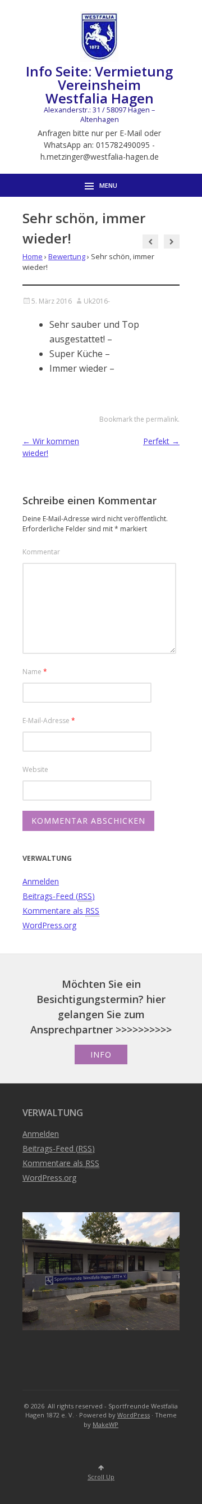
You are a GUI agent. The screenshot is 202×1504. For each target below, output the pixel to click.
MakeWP (105, 1424)
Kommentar (41, 552)
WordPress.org (49, 925)
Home (32, 256)
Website (35, 769)
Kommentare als (60, 910)
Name (34, 671)
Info (101, 1054)
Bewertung (66, 256)
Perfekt (161, 441)
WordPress (133, 1415)
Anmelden (40, 881)
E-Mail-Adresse (48, 720)
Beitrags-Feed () (58, 896)
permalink (162, 419)
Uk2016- (97, 301)
